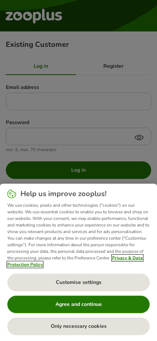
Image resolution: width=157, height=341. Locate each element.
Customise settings (79, 282)
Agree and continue (78, 304)
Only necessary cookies (79, 326)
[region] (78, 262)
